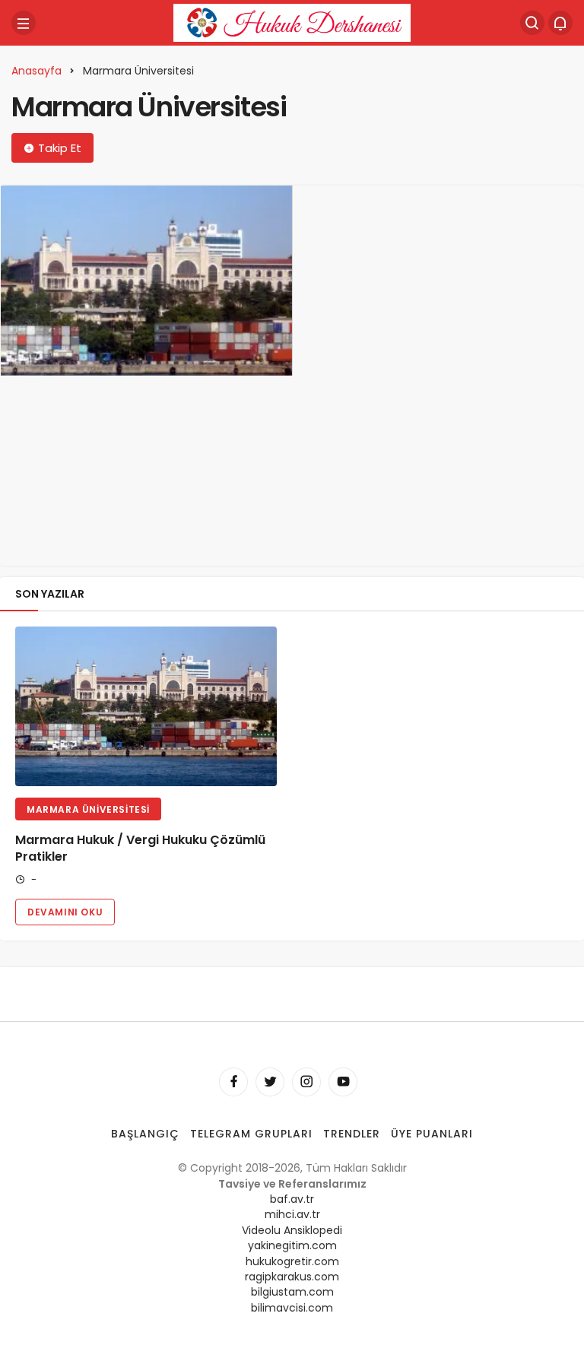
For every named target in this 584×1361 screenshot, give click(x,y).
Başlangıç (145, 1133)
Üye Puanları (432, 1133)
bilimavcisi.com (292, 1307)
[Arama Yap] (532, 23)
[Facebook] (233, 1082)
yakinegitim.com (292, 1245)
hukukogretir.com (292, 1261)
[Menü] (23, 23)
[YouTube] (342, 1082)
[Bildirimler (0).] (560, 23)
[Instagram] (306, 1082)
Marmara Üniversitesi (88, 809)
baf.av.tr (292, 1199)
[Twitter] (270, 1082)
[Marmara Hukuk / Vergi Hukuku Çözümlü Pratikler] (146, 281)
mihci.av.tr (292, 1214)
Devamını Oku (65, 912)
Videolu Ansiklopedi (292, 1230)
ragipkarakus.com (292, 1276)
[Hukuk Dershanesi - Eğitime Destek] (292, 22)
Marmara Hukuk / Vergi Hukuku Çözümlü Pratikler (140, 848)
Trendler (351, 1133)
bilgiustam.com (292, 1291)
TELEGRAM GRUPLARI (251, 1133)
